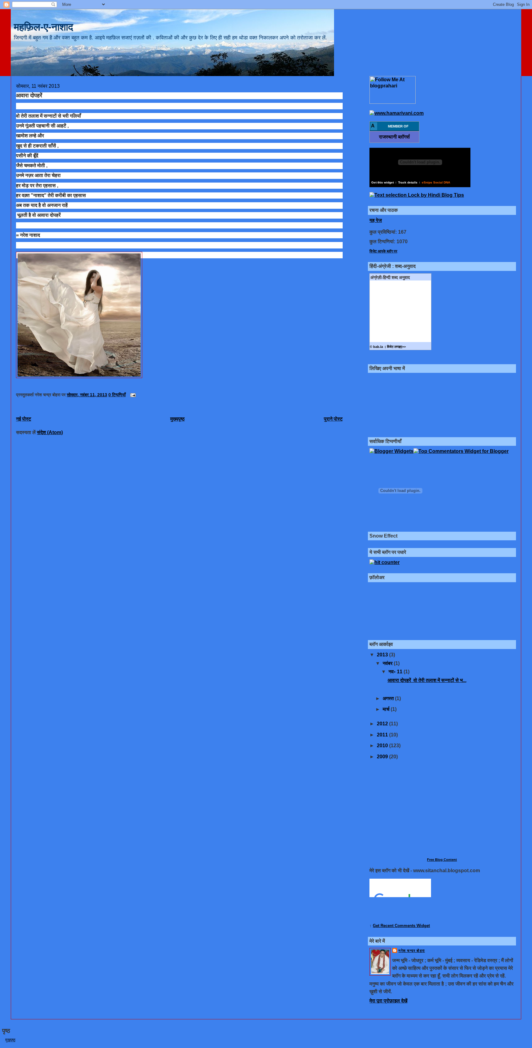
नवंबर (388, 663)
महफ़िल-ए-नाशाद (43, 27)
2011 (383, 734)
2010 (383, 745)
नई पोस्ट (23, 418)
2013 (383, 654)
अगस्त (389, 698)
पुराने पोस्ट (333, 418)
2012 (383, 723)
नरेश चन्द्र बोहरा (411, 951)
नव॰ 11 (396, 671)
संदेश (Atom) (50, 432)
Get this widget (382, 182)
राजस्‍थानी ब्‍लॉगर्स (394, 136)
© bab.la (376, 347)
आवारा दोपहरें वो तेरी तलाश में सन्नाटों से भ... (427, 680)
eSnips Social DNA (436, 182)
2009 (383, 756)
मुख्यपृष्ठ (177, 418)
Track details (407, 182)
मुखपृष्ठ (10, 1040)
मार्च (387, 709)
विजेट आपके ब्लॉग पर (383, 251)
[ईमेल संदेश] (132, 395)
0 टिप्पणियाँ (117, 395)
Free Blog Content (442, 859)
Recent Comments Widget (405, 925)
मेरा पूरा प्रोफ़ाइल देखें (388, 1000)
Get (377, 925)
